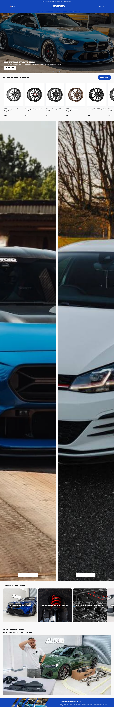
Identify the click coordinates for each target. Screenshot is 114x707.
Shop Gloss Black (85, 575)
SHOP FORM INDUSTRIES (15, 67)
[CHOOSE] (20, 103)
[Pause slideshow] (54, 71)
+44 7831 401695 (67, 1)
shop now (104, 77)
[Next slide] (109, 99)
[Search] (96, 6)
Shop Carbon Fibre (28, 575)
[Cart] (107, 6)
